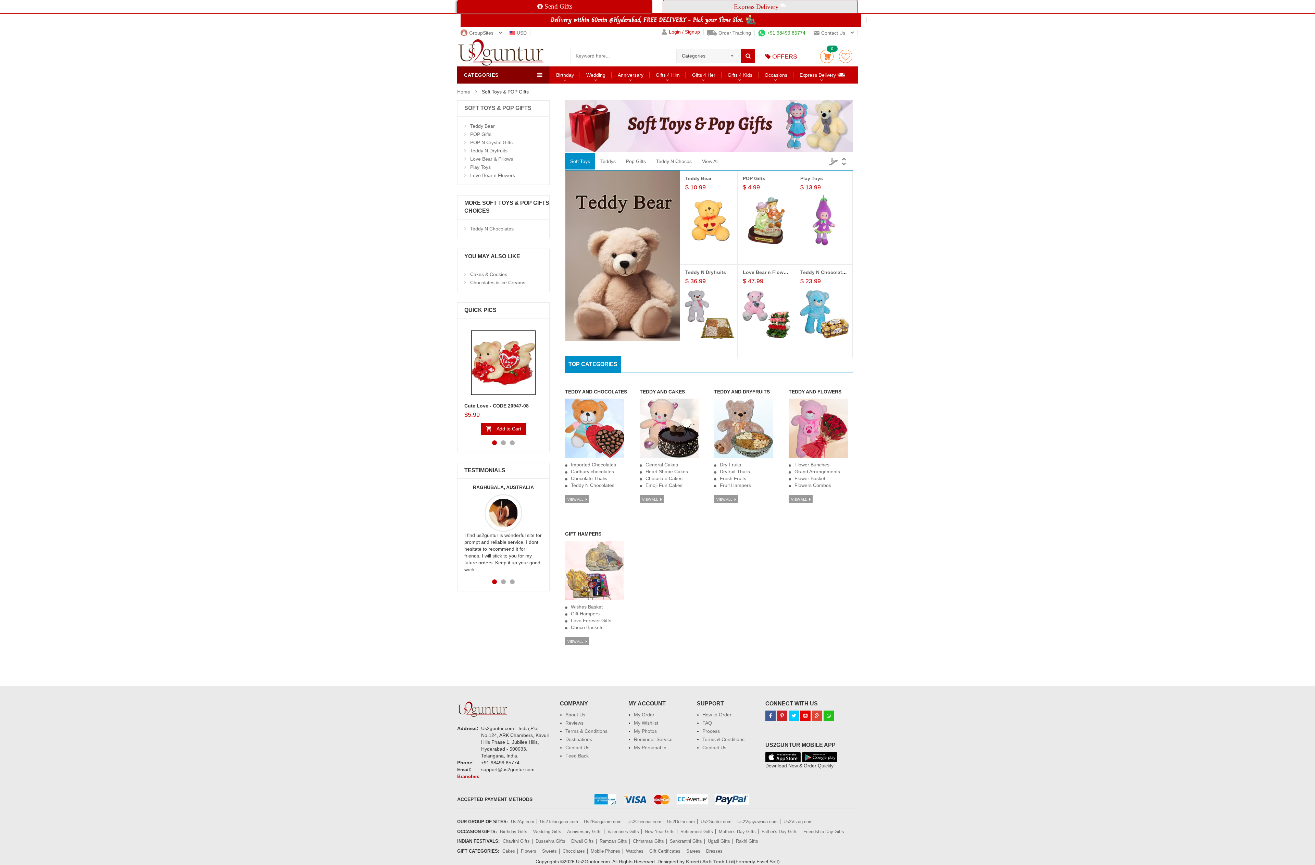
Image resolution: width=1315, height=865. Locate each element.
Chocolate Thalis (589, 478)
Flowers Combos (812, 485)
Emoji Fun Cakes (664, 485)
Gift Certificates (664, 851)
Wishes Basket (587, 607)
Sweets (549, 851)
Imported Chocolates (593, 464)
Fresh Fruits (733, 478)
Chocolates (574, 851)
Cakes (508, 851)
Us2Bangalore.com (603, 821)
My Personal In (650, 747)
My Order (644, 714)
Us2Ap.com (522, 821)
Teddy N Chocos (674, 161)
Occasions (776, 75)
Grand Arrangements (817, 471)
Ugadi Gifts (719, 841)
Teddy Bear (482, 126)
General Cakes (662, 464)
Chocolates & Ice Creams (497, 282)
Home (463, 92)
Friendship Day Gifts (823, 831)
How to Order (716, 714)
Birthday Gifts (513, 831)
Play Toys (480, 167)
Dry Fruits (730, 464)
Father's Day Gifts (780, 831)
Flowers (528, 851)
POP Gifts (480, 134)
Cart (827, 56)
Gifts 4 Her (703, 75)
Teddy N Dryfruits (489, 150)
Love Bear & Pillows (491, 159)
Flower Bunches (811, 464)
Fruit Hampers (735, 485)
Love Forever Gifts (591, 620)
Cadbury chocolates (592, 471)
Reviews (574, 723)
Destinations (578, 739)
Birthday (565, 75)
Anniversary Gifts (584, 831)
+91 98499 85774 (786, 33)
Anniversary (630, 75)
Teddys (608, 161)
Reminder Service (653, 739)
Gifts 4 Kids (740, 75)
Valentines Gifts (623, 831)
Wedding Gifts (547, 831)
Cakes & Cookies (488, 274)
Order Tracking (734, 33)
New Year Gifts (660, 831)
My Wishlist (646, 723)
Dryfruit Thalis (735, 471)
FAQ (707, 723)
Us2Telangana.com (559, 821)
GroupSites (481, 33)
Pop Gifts (636, 161)
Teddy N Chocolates (492, 228)
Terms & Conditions (586, 731)
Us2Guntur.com (716, 821)
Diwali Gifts (582, 841)
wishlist (845, 56)
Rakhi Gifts (747, 841)
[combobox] (709, 54)
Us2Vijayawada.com (757, 821)
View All (710, 161)
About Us (575, 714)
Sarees (693, 851)
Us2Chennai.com (644, 821)
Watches (634, 851)
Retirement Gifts (696, 831)
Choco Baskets (587, 627)
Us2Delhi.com (681, 821)
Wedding (595, 75)
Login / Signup (684, 32)
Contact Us (577, 747)
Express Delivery (818, 75)
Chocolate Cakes (664, 478)
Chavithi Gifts (516, 841)
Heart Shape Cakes (667, 471)
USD (522, 33)
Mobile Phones (605, 851)
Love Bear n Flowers (492, 175)
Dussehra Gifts (550, 841)
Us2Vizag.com (798, 821)
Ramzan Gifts (613, 841)
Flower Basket (809, 478)
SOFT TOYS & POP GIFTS (497, 108)
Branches (468, 776)
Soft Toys (580, 161)
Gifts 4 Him (668, 75)
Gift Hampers (585, 613)
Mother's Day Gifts (737, 831)
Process (711, 731)
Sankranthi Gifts (686, 841)
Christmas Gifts (648, 841)
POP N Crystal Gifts (491, 142)
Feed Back (577, 756)
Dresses (714, 851)
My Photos (645, 731)
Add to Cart (509, 428)
